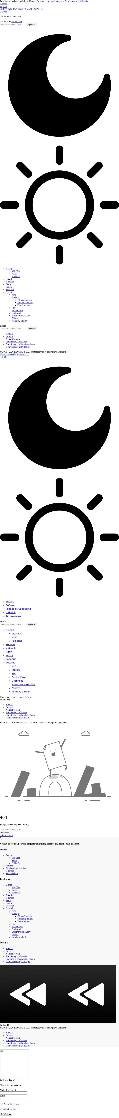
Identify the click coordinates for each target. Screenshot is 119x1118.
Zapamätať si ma (11, 1104)
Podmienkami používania (76, 1)
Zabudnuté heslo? (8, 1109)
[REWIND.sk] (21, 9)
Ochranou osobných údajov (49, 1)
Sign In (28, 697)
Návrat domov (6, 835)
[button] (3, 4)
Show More (16, 21)
